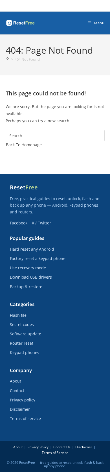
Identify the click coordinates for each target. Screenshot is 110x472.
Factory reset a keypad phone (37, 258)
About (15, 381)
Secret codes (22, 324)
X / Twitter (41, 223)
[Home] (7, 59)
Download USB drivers (31, 277)
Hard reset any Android (32, 249)
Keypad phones (24, 352)
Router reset (21, 343)
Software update (25, 333)
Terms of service (25, 418)
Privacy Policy (38, 447)
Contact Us (62, 447)
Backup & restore (26, 286)
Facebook (18, 223)
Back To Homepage (24, 144)
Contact (17, 390)
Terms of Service (55, 452)
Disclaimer (20, 409)
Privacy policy (22, 400)
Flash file (18, 315)
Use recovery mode (28, 267)
